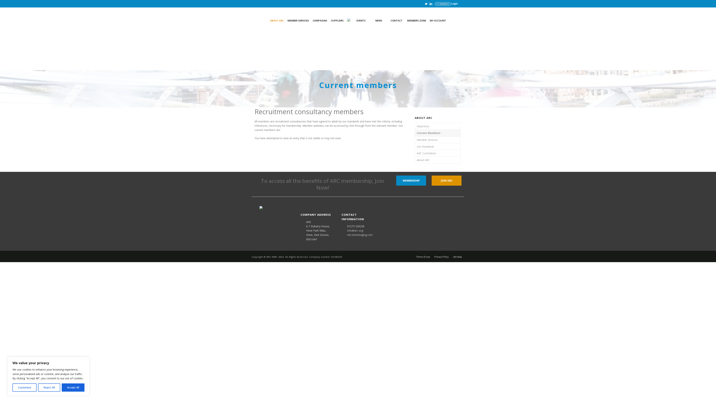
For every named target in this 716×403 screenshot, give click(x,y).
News (378, 20)
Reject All (49, 387)
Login (454, 3)
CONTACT (396, 20)
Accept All (73, 387)
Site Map (457, 256)
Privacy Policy (441, 256)
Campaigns (320, 20)
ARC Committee (426, 153)
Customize (24, 387)
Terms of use (423, 256)
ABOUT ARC (277, 20)
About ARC (423, 160)
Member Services (427, 140)
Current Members (428, 133)
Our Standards (425, 146)
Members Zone (416, 20)
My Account (438, 20)
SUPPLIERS (337, 20)
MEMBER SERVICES (298, 20)
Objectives (423, 126)
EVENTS (361, 20)
